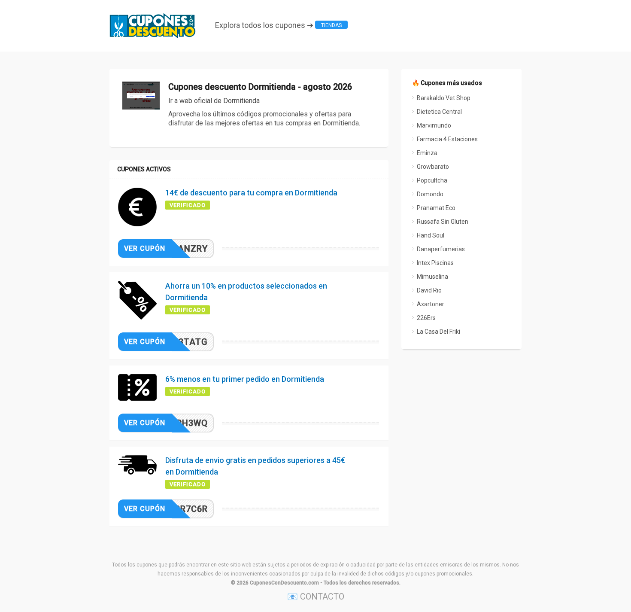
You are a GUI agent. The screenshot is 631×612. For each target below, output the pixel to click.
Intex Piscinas (435, 262)
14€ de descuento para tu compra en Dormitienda (251, 192)
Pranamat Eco (436, 207)
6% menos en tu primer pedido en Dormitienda (244, 379)
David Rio (429, 290)
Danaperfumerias (441, 249)
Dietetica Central (439, 111)
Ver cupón (144, 248)
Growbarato (433, 166)
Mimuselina (432, 276)
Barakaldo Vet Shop (443, 97)
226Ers (426, 317)
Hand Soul (430, 235)
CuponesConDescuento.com (284, 583)
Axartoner (430, 304)
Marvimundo (434, 125)
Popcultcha (432, 180)
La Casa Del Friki (438, 331)
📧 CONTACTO (315, 596)
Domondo (430, 194)
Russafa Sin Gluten (442, 221)
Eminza (427, 152)
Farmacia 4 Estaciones (447, 139)
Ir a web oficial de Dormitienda (214, 101)
